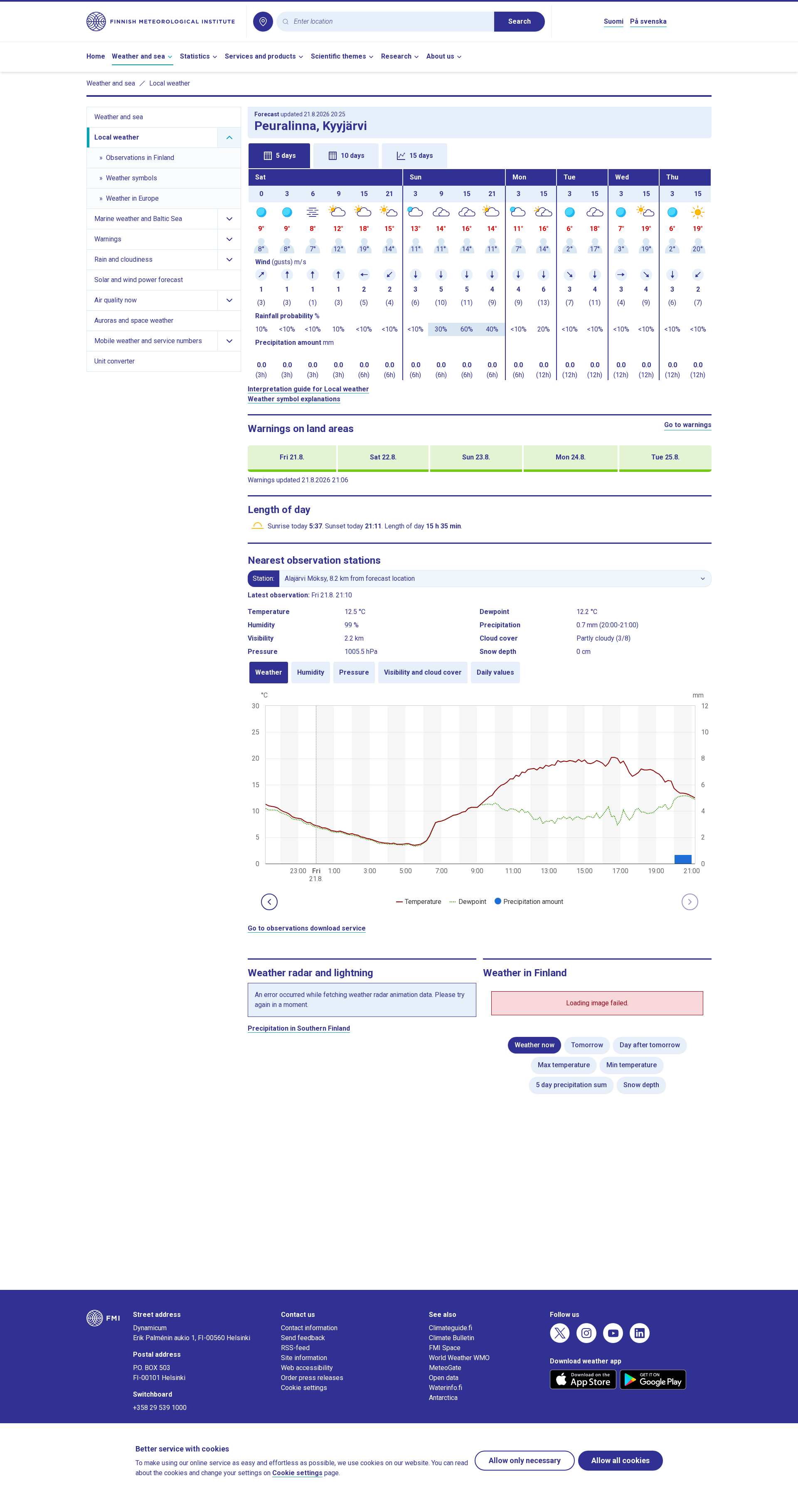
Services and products (260, 56)
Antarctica (443, 1398)
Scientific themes (338, 56)
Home (95, 56)
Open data (443, 1378)
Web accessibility (307, 1368)
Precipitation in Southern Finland (299, 1028)
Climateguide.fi (450, 1328)
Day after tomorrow (650, 1045)
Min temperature (631, 1065)
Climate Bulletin (451, 1338)
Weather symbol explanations (294, 399)
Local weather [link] (169, 83)
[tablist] (480, 155)
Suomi (613, 21)
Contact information (309, 1328)
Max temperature (564, 1065)
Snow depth (641, 1085)
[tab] (279, 155)
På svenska (648, 21)
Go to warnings (688, 425)
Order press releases (312, 1378)
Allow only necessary (525, 1460)
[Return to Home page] (162, 22)
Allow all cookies (620, 1460)
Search (519, 21)
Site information (304, 1358)
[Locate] (263, 22)
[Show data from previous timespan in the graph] (269, 902)
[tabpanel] (480, 274)
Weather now (534, 1045)
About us (440, 56)
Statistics (195, 56)
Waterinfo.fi (445, 1388)
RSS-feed (295, 1348)
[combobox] (390, 22)
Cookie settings (304, 1388)
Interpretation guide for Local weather (308, 389)
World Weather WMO (459, 1358)
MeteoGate (445, 1368)
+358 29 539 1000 (160, 1408)
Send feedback (303, 1338)
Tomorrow (587, 1045)
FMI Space (445, 1348)
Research (396, 56)
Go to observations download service (307, 928)
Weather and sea (138, 56)
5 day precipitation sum (571, 1085)
